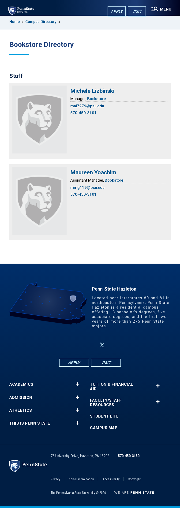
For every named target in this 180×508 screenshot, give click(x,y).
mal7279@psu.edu (87, 106)
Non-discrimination (81, 479)
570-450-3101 (83, 112)
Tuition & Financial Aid (111, 386)
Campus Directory (40, 21)
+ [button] (77, 384)
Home (14, 21)
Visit (137, 11)
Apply (117, 11)
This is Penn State (29, 423)
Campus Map (103, 428)
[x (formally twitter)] (102, 345)
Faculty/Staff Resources (106, 402)
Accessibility (111, 479)
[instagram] (78, 345)
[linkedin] (91, 345)
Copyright (134, 479)
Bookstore (96, 98)
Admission (20, 397)
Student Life (104, 416)
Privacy (55, 479)
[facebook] (66, 345)
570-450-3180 (128, 456)
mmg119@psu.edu (87, 187)
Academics (21, 384)
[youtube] (113, 345)
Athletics (20, 410)
